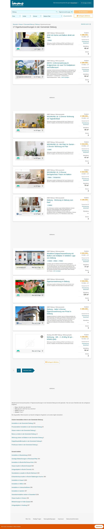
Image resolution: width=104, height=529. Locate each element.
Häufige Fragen (37, 519)
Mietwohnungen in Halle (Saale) (21, 501)
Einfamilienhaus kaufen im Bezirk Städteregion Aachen (27, 476)
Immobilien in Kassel (18, 480)
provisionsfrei (68, 16)
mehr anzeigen (65, 77)
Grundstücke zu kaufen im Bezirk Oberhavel (24, 473)
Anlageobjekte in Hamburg (19, 505)
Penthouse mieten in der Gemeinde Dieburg (24, 444)
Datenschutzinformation (72, 519)
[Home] (17, 3)
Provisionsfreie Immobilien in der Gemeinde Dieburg (27, 427)
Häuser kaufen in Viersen (19, 498)
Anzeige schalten (87, 2)
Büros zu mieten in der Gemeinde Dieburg (24, 434)
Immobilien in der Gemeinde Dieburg (22, 423)
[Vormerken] (41, 34)
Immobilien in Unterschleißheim (21, 487)
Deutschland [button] (74, 2)
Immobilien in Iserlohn (18, 491)
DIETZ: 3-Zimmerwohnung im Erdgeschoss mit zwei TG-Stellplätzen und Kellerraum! (61, 65)
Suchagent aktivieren (84, 15)
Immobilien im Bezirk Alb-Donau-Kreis (23, 462)
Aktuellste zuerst (84, 24)
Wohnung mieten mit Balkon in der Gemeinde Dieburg (27, 437)
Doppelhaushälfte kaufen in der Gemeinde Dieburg (26, 441)
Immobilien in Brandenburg (19, 455)
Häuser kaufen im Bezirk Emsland (21, 466)
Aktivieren (99, 526)
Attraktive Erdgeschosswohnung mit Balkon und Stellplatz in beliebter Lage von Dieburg (61, 256)
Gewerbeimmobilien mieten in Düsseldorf (23, 494)
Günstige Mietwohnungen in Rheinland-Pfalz (24, 458)
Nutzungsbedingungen (49, 519)
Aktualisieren (84, 11)
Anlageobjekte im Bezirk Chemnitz (22, 469)
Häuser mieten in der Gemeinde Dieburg (23, 430)
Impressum (61, 519)
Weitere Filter (47, 16)
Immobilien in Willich (18, 483)
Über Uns (28, 519)
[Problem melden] (42, 49)
